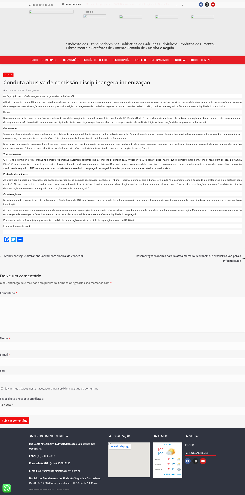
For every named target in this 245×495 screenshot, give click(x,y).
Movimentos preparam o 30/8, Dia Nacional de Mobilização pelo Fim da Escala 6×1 (130, 4)
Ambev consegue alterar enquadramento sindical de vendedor (43, 256)
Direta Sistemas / (49, 489)
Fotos (194, 60)
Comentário (8, 293)
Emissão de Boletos (95, 60)
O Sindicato (49, 60)
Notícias (180, 60)
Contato (206, 60)
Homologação (121, 60)
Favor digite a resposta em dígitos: (22, 398)
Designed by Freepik (62, 489)
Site (2, 371)
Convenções (71, 60)
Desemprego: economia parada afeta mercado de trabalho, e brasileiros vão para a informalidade (188, 258)
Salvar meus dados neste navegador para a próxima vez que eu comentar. (51, 388)
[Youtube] (213, 4)
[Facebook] (201, 4)
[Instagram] (207, 4)
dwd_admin (33, 90)
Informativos (159, 60)
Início (34, 60)
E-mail (5, 354)
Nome (5, 338)
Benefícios (140, 60)
